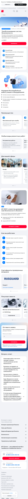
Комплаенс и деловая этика (7, 484)
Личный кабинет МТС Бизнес (15, 467)
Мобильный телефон (7, 334)
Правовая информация (6, 489)
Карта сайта (3, 482)
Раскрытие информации (6, 476)
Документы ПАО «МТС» (6, 478)
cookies (11, 493)
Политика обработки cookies (7, 480)
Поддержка (5, 467)
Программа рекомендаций (7, 487)
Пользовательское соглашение (8, 486)
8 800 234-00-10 (22, 8)
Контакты (3, 474)
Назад (4, 15)
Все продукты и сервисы (6, 420)
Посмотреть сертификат (8, 287)
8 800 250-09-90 (13, 465)
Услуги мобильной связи (6, 422)
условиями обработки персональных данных (12, 345)
